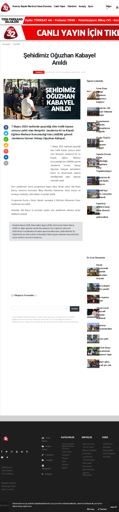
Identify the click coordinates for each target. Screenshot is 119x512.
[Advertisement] (31, 163)
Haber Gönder (8, 489)
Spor (90, 6)
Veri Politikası (7, 474)
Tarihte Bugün (89, 460)
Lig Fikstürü (88, 457)
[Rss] (28, 451)
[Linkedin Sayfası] (23, 451)
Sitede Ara (107, 444)
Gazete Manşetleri (87, 474)
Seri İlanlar (87, 466)
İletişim (48, 474)
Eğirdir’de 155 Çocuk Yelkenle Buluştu (104, 111)
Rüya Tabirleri (109, 453)
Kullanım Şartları (9, 483)
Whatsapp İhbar (9, 486)
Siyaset (65, 464)
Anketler (107, 447)
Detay (91, 509)
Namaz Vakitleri (90, 450)
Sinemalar (87, 463)
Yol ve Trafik (88, 447)
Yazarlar (49, 455)
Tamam (103, 509)
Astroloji (106, 457)
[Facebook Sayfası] (3, 451)
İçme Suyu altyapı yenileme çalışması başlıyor (101, 95)
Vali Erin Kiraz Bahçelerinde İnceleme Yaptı (103, 351)
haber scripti (5, 508)
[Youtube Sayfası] (18, 451)
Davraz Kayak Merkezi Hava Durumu (32, 6)
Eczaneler (87, 453)
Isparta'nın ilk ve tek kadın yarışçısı (103, 181)
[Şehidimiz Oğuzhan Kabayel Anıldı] (42, 99)
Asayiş (82, 6)
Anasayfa (6, 44)
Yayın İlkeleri (7, 470)
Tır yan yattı (102, 339)
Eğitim (65, 468)
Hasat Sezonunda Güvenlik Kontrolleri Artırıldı (102, 272)
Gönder (74, 309)
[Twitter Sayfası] (8, 451)
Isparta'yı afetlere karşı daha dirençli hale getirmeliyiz (103, 210)
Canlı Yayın (59, 6)
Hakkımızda (7, 467)
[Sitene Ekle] (8, 457)
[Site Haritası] (3, 457)
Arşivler (49, 460)
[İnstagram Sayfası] (13, 451)
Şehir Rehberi (88, 469)
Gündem (71, 6)
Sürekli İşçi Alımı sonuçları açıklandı (104, 194)
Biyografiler (108, 450)
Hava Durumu (89, 444)
